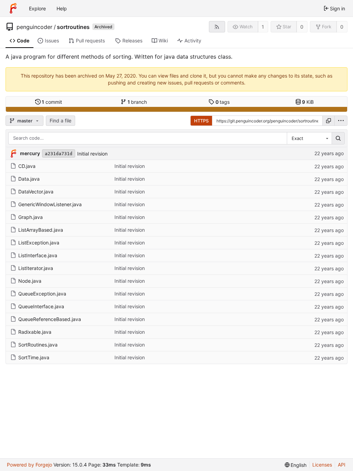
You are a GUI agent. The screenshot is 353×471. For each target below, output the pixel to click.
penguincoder (34, 26)
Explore (37, 8)
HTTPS (201, 120)
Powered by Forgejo (29, 465)
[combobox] (309, 138)
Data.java (29, 179)
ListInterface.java (37, 255)
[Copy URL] (328, 121)
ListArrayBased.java (40, 230)
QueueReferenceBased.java (49, 319)
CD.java (27, 166)
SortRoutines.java (38, 345)
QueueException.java (42, 294)
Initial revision (92, 154)
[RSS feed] (217, 26)
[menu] (340, 121)
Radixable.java (34, 332)
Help (62, 8)
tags (222, 102)
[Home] (13, 8)
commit (52, 102)
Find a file (60, 120)
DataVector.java (35, 191)
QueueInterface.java (41, 306)
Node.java (29, 281)
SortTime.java (33, 357)
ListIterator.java (35, 268)
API (341, 465)
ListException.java (38, 242)
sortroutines (73, 26)
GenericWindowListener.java (50, 204)
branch (137, 102)
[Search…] (338, 138)
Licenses (322, 465)
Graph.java (30, 217)
